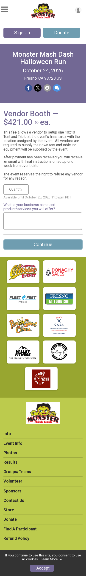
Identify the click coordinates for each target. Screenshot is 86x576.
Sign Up (22, 32)
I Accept (42, 568)
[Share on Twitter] (38, 88)
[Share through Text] (57, 88)
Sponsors (12, 491)
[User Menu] (78, 10)
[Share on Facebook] (28, 88)
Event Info (12, 443)
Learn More (49, 559)
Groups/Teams (17, 471)
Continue (43, 244)
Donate (61, 32)
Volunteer (12, 481)
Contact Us (13, 500)
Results (10, 462)
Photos (10, 453)
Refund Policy (16, 538)
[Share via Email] (47, 88)
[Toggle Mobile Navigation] (4, 9)
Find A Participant (20, 529)
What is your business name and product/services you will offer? (29, 207)
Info (7, 433)
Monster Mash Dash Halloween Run (43, 58)
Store (8, 510)
